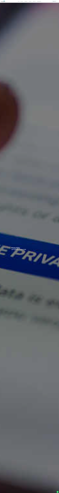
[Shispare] (3, 0)
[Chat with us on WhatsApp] (58, 492)
